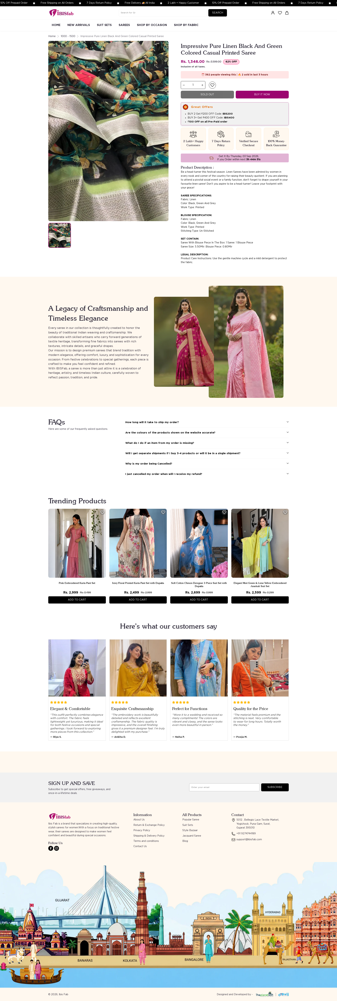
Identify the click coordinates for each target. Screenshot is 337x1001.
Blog (185, 841)
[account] (273, 13)
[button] (212, 85)
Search (217, 13)
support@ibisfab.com (249, 839)
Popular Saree (190, 819)
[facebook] (50, 848)
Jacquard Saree (191, 836)
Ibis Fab (63, 994)
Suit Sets (187, 825)
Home (52, 36)
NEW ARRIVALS (78, 25)
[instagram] (56, 848)
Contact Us (140, 846)
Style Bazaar (190, 830)
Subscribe (274, 787)
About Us (139, 819)
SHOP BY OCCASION (152, 25)
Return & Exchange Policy (149, 825)
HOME (56, 25)
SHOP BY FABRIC (186, 25)
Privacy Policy (141, 830)
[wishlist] (280, 13)
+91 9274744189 (246, 833)
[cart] (287, 13)
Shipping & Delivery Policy (148, 836)
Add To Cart (77, 600)
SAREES (124, 25)
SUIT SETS (104, 25)
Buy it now (262, 94)
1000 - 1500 (68, 36)
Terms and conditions (146, 841)
